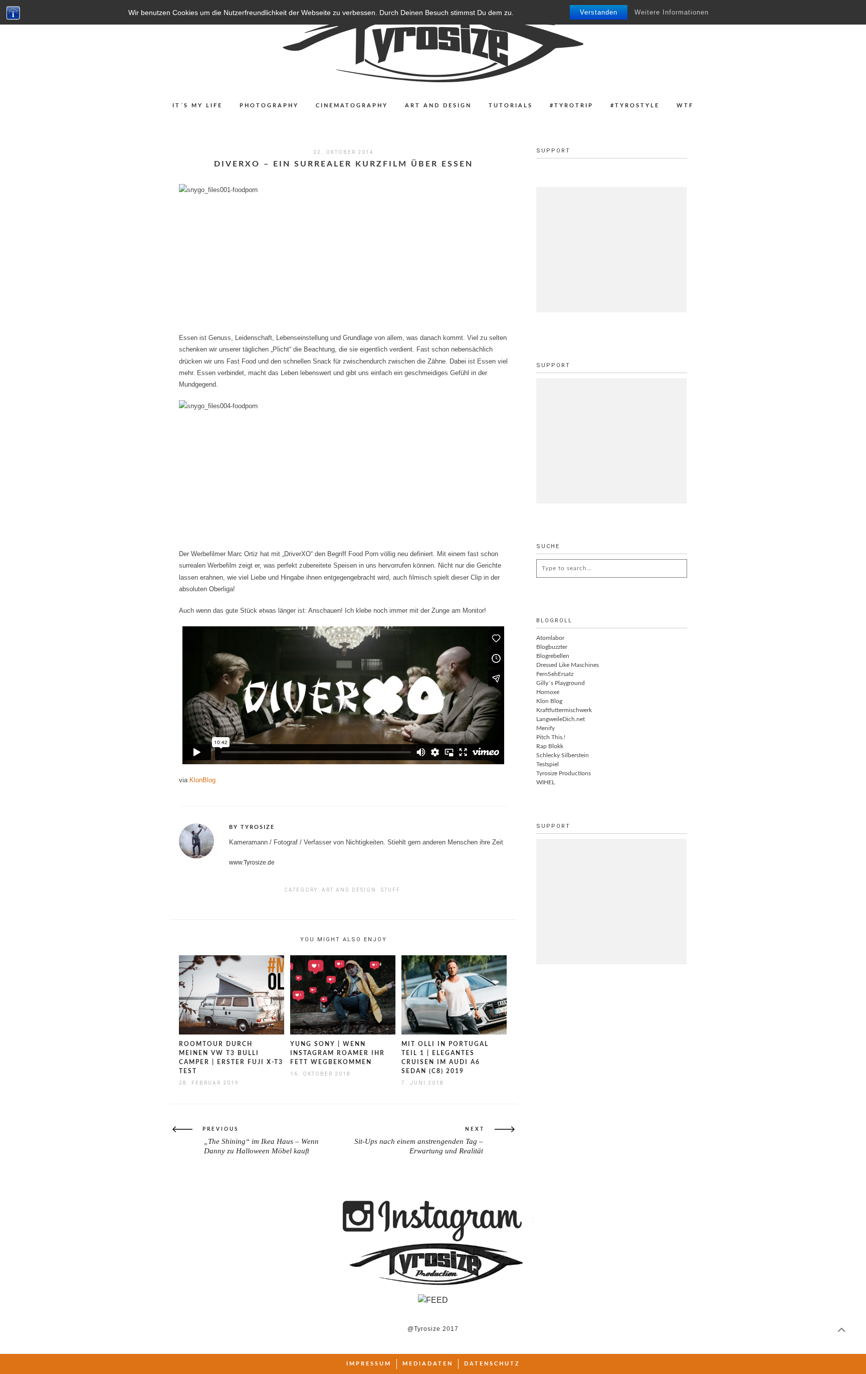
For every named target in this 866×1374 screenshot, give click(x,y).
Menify (545, 728)
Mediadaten (427, 1363)
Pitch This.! (550, 737)
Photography (269, 105)
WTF (685, 105)
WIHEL (545, 782)
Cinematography (352, 105)
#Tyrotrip (571, 105)
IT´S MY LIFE (197, 105)
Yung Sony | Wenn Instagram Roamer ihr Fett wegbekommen (337, 1053)
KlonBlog (202, 780)
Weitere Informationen (671, 12)
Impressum (368, 1363)
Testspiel (547, 764)
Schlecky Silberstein (562, 755)
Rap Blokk (549, 746)
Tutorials (511, 105)
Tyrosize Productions (563, 773)
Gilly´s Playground (560, 683)
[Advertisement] (611, 249)
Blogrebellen (552, 656)
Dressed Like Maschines (567, 665)
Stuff (390, 890)
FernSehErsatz (554, 674)
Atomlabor (550, 638)
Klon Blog (549, 701)
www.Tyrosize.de (252, 862)
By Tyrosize (252, 827)
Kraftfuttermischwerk (564, 710)
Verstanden (598, 12)
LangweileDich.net (560, 719)
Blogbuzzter (551, 647)
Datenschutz (492, 1363)
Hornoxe (547, 692)
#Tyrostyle (635, 105)
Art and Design (438, 105)
